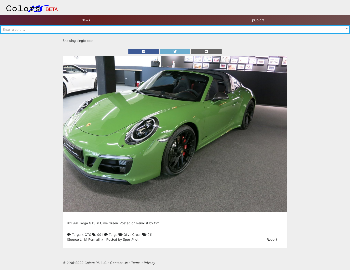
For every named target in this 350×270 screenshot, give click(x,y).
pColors (258, 20)
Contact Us (119, 263)
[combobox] (175, 29)
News (85, 20)
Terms (135, 263)
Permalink (95, 239)
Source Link (77, 239)
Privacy (149, 263)
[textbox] (175, 29)
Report (272, 239)
